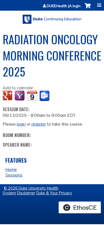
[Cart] (88, 8)
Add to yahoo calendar (20, 96)
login (21, 124)
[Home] (52, 17)
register (38, 124)
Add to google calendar (8, 96)
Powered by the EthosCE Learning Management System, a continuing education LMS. (79, 207)
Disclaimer (26, 193)
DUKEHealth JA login (64, 6)
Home (11, 169)
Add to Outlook (44, 96)
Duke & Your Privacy (54, 193)
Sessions (13, 175)
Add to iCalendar (32, 95)
